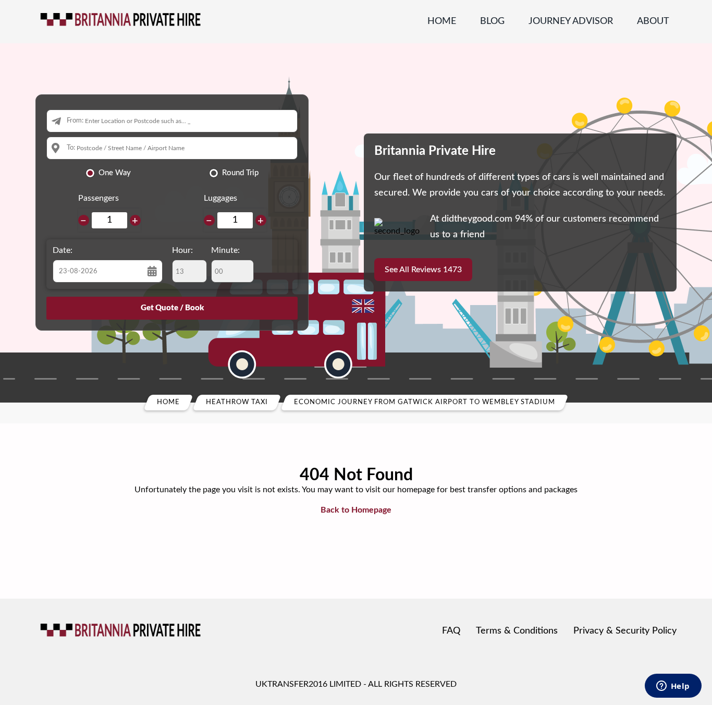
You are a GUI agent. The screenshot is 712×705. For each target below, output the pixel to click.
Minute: (225, 250)
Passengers (98, 198)
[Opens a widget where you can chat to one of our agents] (673, 687)
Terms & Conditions (517, 631)
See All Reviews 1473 (423, 269)
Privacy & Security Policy (625, 631)
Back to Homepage (356, 510)
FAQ (451, 631)
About (653, 21)
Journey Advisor (571, 21)
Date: (62, 250)
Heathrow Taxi (237, 402)
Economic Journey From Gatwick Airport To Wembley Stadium (424, 402)
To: (71, 147)
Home (441, 21)
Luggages (220, 198)
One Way (115, 173)
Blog (492, 21)
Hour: (182, 250)
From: (75, 120)
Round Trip (240, 173)
